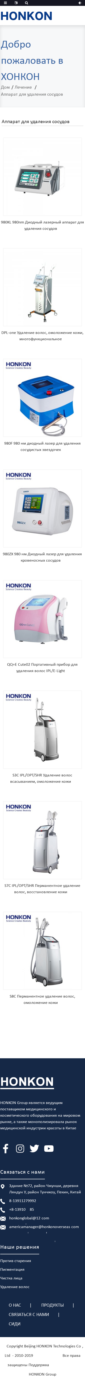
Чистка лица (11, 1278)
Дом (5, 87)
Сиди (15, 1324)
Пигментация (12, 1269)
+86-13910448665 (21, 1209)
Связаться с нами (29, 1314)
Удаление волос (15, 1287)
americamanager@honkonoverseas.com (44, 1227)
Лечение (23, 87)
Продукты (52, 1305)
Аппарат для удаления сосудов (32, 94)
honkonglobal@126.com (29, 1218)
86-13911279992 (22, 1201)
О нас (15, 1305)
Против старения (15, 1261)
